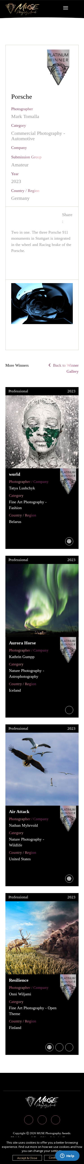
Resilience (18, 980)
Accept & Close (27, 1158)
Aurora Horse (22, 642)
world (14, 474)
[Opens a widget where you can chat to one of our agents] (67, 1156)
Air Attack (19, 811)
